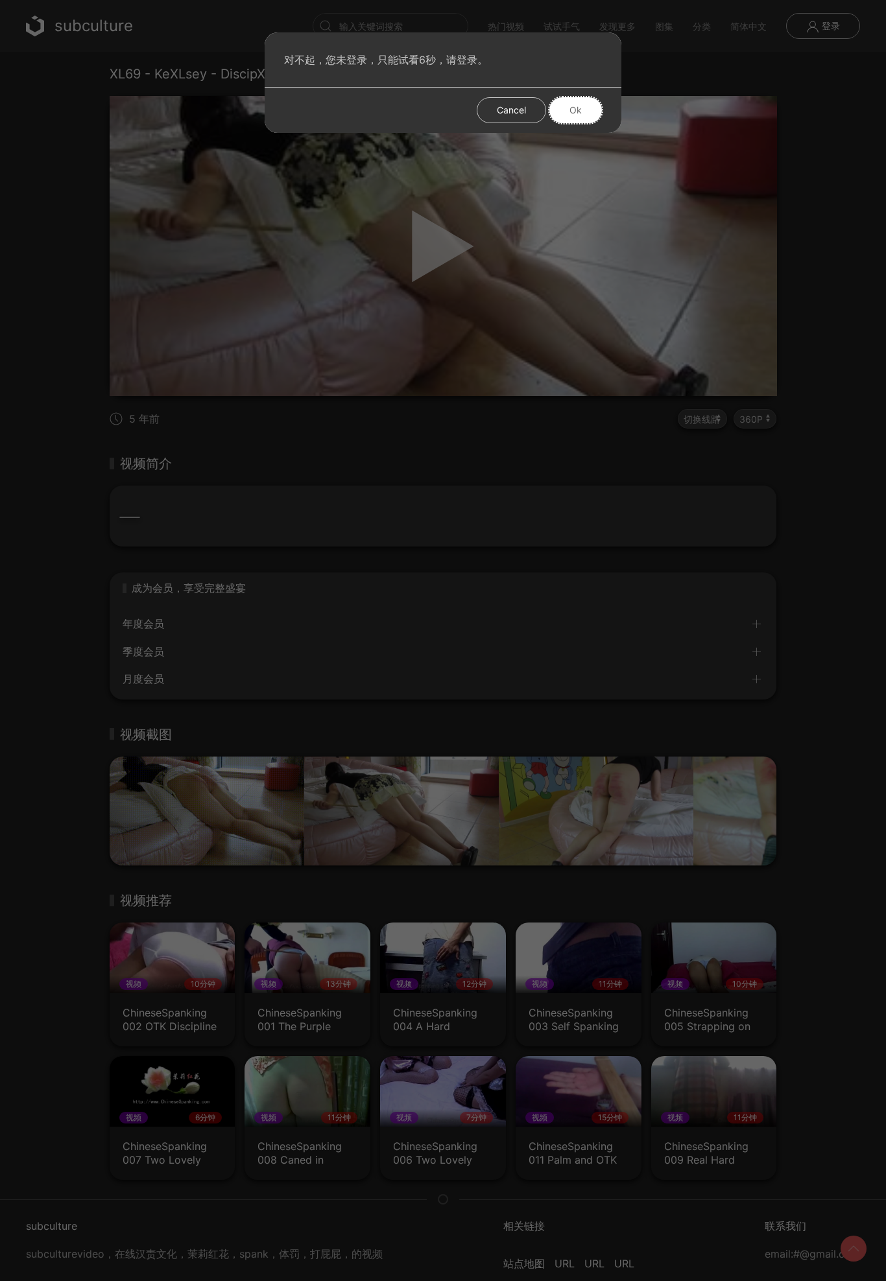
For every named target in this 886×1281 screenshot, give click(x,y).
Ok (575, 109)
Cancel (511, 109)
